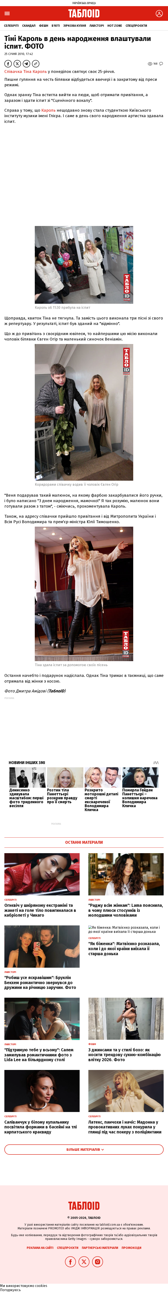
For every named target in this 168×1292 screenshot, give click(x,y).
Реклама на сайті (40, 1248)
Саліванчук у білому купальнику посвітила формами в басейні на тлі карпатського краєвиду (40, 1127)
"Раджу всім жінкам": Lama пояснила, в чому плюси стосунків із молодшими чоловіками (125, 910)
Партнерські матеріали (100, 1248)
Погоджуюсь (10, 1290)
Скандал (28, 26)
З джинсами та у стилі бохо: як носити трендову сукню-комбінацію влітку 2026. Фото (124, 1055)
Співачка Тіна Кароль (25, 71)
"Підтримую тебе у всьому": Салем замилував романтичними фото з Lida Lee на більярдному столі (39, 1055)
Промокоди (131, 1248)
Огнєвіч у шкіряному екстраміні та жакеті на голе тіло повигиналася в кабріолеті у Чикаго (40, 910)
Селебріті (11, 26)
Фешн (43, 26)
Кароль (48, 110)
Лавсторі (96, 26)
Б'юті (56, 26)
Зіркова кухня (74, 26)
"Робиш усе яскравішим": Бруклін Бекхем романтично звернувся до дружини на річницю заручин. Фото (40, 982)
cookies (41, 1286)
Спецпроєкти (136, 26)
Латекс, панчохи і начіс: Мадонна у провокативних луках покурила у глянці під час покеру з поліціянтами (124, 1127)
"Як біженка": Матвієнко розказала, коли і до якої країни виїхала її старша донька (124, 948)
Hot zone (114, 26)
